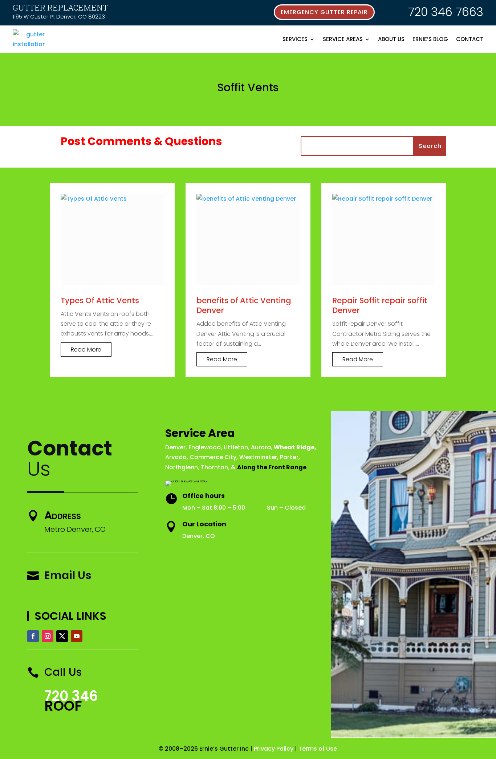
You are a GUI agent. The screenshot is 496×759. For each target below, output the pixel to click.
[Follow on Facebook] (33, 636)
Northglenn (181, 467)
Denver (175, 447)
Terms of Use (317, 748)
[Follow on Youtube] (76, 636)
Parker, (290, 457)
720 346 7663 (445, 12)
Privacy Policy (273, 748)
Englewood (204, 447)
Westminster (258, 457)
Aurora (261, 447)
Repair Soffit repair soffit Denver (379, 305)
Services (295, 39)
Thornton (214, 467)
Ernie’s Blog (430, 39)
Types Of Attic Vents (100, 300)
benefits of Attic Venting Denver (243, 305)
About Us (391, 39)
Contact (469, 39)
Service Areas (343, 39)
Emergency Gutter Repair (324, 12)
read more (86, 349)
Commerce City (213, 457)
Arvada (176, 457)
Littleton (236, 447)
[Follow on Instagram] (47, 636)
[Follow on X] (62, 636)
